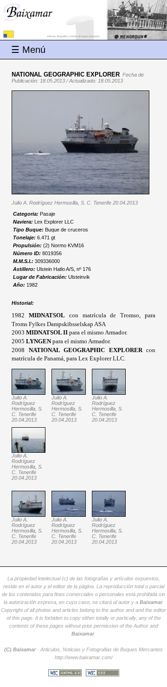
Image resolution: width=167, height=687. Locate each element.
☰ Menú (28, 50)
